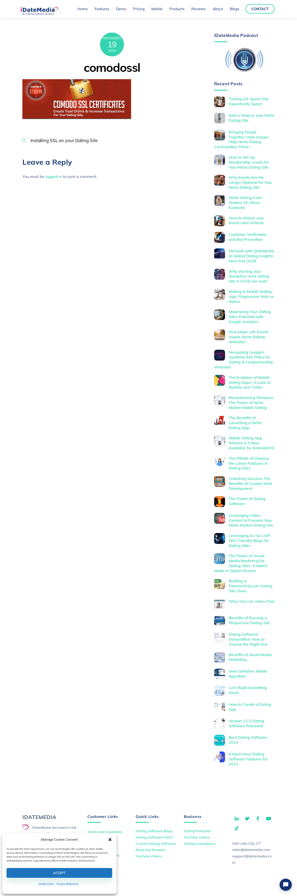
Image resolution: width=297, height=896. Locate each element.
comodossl (112, 67)
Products (176, 9)
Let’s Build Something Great (248, 690)
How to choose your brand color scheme (246, 220)
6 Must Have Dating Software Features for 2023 (248, 759)
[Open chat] (286, 885)
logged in (53, 176)
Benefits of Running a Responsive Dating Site (249, 620)
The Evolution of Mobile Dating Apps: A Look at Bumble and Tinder (249, 382)
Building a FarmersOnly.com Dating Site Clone (250, 585)
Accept (59, 873)
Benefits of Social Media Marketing (250, 657)
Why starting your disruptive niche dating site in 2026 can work (249, 276)
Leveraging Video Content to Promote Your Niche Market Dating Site (251, 520)
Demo (121, 9)
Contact (260, 9)
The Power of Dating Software (247, 501)
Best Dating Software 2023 (248, 740)
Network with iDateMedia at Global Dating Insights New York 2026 (251, 255)
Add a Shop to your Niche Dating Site (251, 118)
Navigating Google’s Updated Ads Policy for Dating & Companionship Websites (243, 359)
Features (102, 9)
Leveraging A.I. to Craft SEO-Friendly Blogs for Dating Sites (249, 540)
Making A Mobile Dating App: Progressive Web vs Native (251, 296)
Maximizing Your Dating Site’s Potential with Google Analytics (250, 316)
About (218, 9)
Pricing (139, 9)
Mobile (156, 9)
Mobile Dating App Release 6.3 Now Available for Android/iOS (251, 442)
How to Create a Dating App (250, 707)
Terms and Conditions (105, 832)
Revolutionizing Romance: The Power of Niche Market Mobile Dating (251, 402)
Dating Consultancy (200, 843)
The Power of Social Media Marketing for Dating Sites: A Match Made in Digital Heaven (241, 563)
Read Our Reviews (151, 850)
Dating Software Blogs (154, 831)
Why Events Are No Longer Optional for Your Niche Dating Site (250, 182)
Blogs (234, 9)
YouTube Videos (149, 856)
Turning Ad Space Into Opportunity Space (249, 101)
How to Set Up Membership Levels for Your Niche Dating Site (249, 162)
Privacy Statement (67, 883)
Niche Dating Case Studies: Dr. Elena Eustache (245, 202)
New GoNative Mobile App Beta (248, 673)
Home (82, 9)
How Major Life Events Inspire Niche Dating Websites (249, 336)
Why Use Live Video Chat (251, 601)
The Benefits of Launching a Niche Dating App (245, 422)
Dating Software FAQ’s (154, 837)
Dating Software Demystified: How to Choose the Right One (248, 639)
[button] (110, 839)
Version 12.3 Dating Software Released (246, 723)
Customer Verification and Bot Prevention (248, 237)
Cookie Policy (46, 883)
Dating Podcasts (197, 831)
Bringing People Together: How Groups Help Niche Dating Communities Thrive (241, 139)
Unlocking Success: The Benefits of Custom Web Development (250, 483)
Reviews (198, 9)
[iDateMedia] (39, 13)
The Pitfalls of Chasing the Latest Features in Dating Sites (249, 463)
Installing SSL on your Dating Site (64, 140)
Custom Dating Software (156, 843)
